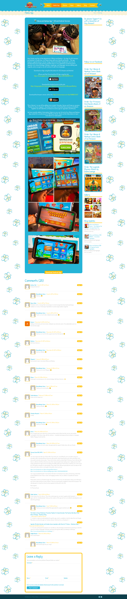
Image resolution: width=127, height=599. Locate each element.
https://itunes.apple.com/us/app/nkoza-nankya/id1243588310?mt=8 (53, 76)
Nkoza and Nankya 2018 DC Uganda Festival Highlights (95, 247)
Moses (32, 377)
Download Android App (53, 272)
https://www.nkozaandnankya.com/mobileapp (41, 531)
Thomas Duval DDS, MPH (36, 452)
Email (47, 578)
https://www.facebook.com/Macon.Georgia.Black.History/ (44, 469)
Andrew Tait (33, 285)
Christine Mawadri (34, 413)
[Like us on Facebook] (99, 597)
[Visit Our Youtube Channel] (101, 597)
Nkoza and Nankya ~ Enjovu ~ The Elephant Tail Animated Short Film (95, 226)
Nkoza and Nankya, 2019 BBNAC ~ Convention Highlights (95, 236)
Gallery (79, 5)
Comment (29, 562)
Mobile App (56, 5)
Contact (92, 5)
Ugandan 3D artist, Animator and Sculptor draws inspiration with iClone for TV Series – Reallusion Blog (54, 524)
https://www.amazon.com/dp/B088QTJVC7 (65, 94)
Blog (85, 5)
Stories (65, 5)
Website (66, 578)
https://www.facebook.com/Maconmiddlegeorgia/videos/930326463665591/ (49, 471)
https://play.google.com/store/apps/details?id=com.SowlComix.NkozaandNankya (53, 86)
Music (72, 5)
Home (48, 5)
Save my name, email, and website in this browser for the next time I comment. (45, 584)
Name (28, 578)
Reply (79, 285)
